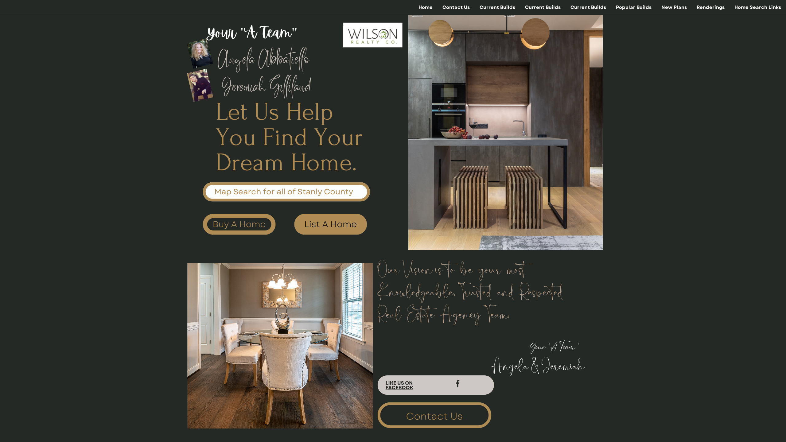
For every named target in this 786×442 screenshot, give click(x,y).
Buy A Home (239, 224)
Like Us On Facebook (399, 385)
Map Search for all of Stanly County (283, 191)
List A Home (330, 224)
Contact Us (434, 416)
